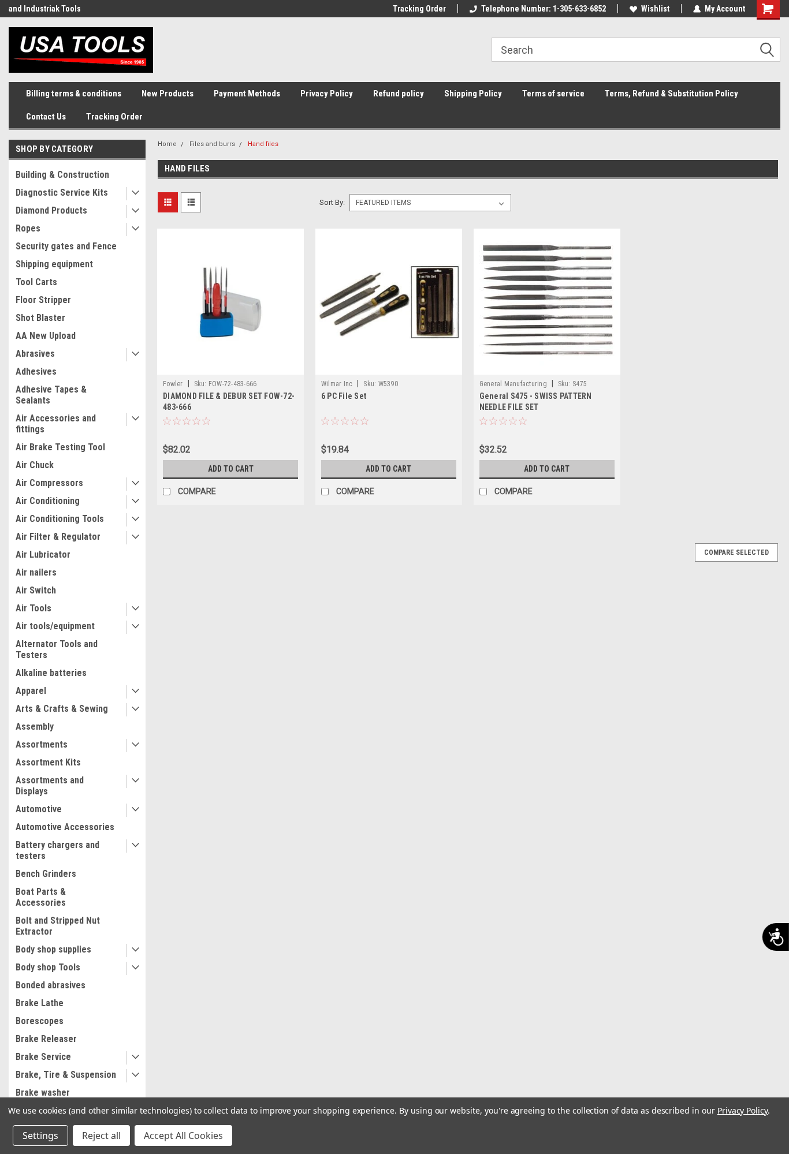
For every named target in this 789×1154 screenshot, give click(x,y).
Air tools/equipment (55, 626)
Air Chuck (35, 465)
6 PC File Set (343, 396)
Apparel (31, 690)
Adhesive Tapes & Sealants (51, 395)
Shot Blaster (40, 317)
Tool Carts (36, 282)
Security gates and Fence (66, 246)
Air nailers (36, 572)
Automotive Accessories (65, 826)
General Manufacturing (513, 384)
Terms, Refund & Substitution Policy (671, 93)
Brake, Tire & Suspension (66, 1074)
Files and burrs (212, 144)
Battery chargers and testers (57, 850)
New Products (167, 93)
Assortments (42, 744)
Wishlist (655, 8)
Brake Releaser (46, 1038)
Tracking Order (419, 8)
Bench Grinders (46, 873)
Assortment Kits (48, 762)
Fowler (173, 384)
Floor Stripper (43, 299)
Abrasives (35, 353)
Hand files (263, 144)
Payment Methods (247, 93)
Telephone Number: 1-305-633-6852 (543, 8)
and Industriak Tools (45, 8)
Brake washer (43, 1092)
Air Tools (33, 608)
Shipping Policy (473, 93)
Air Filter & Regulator (58, 536)
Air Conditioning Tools (60, 518)
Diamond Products (51, 210)
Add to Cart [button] (231, 468)
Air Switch (36, 590)
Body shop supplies (53, 949)
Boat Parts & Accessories (41, 897)
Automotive (39, 809)
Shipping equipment (54, 264)
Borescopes (40, 1020)
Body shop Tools (48, 967)
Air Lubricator (43, 554)
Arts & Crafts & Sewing (62, 708)
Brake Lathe (40, 1003)
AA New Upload (46, 335)
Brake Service (43, 1056)
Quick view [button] (230, 366)
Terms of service (553, 93)
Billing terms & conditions (73, 93)
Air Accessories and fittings (56, 424)
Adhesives (36, 371)
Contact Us (46, 116)
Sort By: (332, 202)
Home (167, 144)
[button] (771, 50)
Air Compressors (49, 482)
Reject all (101, 1135)
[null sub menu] (132, 193)
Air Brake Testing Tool (60, 447)
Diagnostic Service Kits (62, 192)
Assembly (35, 726)
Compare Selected (736, 552)
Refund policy (398, 93)
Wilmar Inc (337, 384)
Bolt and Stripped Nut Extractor (58, 926)
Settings (40, 1135)
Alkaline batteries (51, 672)
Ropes (28, 228)
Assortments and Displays (50, 786)
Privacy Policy (326, 93)
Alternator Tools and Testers (57, 649)
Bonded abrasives (50, 985)
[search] (636, 50)
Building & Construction (62, 174)
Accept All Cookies (183, 1135)
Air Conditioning (48, 500)
